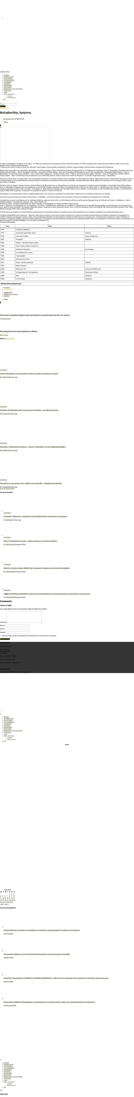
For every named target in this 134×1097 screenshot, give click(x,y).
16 (12, 898)
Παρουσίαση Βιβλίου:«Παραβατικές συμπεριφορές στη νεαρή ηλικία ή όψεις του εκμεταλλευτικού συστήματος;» (49, 1002)
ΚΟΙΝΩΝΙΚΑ (8, 82)
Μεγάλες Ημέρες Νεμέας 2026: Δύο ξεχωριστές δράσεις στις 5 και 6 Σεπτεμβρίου (37, 568)
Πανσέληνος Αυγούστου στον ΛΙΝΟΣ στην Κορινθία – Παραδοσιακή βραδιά (31, 483)
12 (3, 898)
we (5, 99)
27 (5, 902)
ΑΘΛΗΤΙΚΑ (7, 91)
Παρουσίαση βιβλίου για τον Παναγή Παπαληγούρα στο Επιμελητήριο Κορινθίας (37, 954)
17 (14, 898)
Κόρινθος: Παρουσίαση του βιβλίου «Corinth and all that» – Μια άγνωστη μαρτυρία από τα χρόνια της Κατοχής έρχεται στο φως (56, 978)
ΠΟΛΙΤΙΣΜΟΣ (8, 78)
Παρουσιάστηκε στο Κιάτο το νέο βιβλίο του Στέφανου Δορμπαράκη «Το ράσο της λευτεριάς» (42, 930)
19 (3, 900)
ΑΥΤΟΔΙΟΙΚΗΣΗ (9, 80)
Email (2, 629)
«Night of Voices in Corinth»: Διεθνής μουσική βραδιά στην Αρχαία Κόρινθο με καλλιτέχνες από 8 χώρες (47, 594)
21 (7, 900)
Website (2, 632)
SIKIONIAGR (6, 377)
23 (12, 900)
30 (12, 902)
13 (5, 898)
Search (3, 106)
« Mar (2, 904)
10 (14, 896)
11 (1, 898)
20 (5, 900)
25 (1, 902)
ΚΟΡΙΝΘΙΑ (7, 564)
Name (2, 625)
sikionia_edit (9, 119)
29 (10, 902)
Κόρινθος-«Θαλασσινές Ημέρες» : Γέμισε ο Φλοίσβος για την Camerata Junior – (33, 447)
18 (1, 900)
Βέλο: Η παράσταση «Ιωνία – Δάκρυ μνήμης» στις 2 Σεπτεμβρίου (30, 541)
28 (8, 902)
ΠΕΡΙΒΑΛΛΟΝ (8, 77)
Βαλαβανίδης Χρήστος (11, 294)
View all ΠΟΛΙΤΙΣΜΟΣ (7, 489)
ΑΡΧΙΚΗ (6, 75)
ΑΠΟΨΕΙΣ (7, 84)
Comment (3, 622)
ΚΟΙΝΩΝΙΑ (3, 370)
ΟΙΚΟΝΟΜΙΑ (8, 85)
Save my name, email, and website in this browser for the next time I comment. (29, 636)
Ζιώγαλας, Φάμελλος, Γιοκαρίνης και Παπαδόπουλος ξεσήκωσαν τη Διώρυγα (35, 516)
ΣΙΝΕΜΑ (6, 296)
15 (9, 898)
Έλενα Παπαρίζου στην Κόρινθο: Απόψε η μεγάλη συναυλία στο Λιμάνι (29, 374)
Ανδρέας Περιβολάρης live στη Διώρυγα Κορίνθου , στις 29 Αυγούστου (29, 410)
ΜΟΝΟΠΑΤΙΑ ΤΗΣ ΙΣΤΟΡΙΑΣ (13, 89)
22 (10, 900)
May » (7, 904)
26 (3, 902)
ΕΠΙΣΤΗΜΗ (7, 87)
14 (7, 898)
